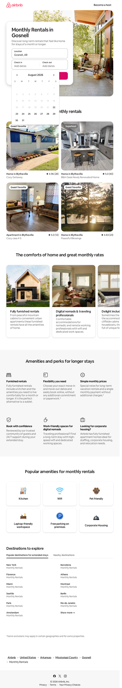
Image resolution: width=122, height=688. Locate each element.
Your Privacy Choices (69, 684)
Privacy (43, 684)
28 (48, 113)
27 (41, 113)
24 (23, 113)
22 (54, 107)
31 (23, 120)
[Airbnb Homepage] (14, 5)
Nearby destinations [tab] (64, 555)
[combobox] (39, 55)
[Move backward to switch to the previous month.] (17, 75)
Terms (53, 684)
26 (35, 113)
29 (54, 113)
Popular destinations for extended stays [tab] (27, 555)
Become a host (102, 5)
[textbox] (25, 66)
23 (17, 113)
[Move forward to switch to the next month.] (54, 75)
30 (16, 120)
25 (29, 113)
